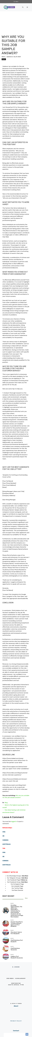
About (16, 1006)
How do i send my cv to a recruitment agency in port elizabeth (17, 924)
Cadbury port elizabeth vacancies (17, 957)
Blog (3, 59)
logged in (14, 821)
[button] (23, 7)
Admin (3, 56)
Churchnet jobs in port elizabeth (16, 932)
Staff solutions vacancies (15, 949)
